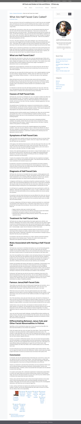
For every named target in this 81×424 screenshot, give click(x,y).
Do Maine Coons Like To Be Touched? (35, 395)
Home (26, 7)
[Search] (69, 14)
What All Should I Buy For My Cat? (17, 416)
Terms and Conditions (56, 1)
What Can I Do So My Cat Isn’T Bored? (42, 400)
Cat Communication (40, 1)
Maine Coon (58, 88)
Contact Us (64, 1)
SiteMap (70, 1)
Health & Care (53, 7)
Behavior (47, 7)
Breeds (30, 7)
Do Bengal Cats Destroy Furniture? (63, 59)
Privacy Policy (48, 1)
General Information (39, 7)
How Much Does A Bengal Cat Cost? (29, 395)
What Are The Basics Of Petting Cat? (18, 415)
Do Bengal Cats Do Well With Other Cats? (16, 407)
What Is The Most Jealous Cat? (63, 70)
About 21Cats (32, 1)
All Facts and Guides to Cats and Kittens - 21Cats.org (40, 4)
